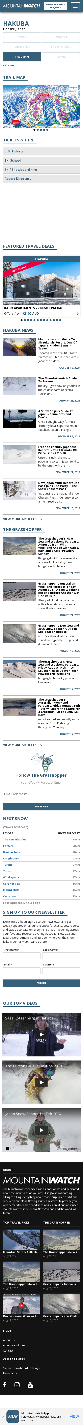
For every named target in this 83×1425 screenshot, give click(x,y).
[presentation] (8, 108)
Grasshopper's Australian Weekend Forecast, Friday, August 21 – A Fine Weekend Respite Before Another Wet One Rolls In (59, 590)
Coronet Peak (12, 883)
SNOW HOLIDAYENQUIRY (55, 6)
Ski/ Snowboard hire (21, 169)
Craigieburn (11, 858)
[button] (34, 130)
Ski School (13, 160)
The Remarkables (14, 839)
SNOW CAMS (22, 46)
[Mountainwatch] (21, 5)
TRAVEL (61, 56)
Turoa (7, 871)
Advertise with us (14, 1345)
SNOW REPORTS (61, 46)
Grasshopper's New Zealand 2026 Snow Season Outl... (61, 1316)
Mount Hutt (11, 890)
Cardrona (9, 896)
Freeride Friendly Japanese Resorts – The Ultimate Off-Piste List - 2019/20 (58, 450)
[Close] (3, 1416)
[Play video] (41, 1034)
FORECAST (61, 36)
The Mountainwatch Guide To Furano (57, 379)
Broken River (11, 852)
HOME (22, 36)
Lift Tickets (14, 151)
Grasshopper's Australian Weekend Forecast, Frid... (61, 1284)
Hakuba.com (11, 1373)
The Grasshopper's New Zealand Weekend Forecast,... (21, 1284)
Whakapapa (11, 877)
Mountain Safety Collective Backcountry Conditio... (21, 1252)
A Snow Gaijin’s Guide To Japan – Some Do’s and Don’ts (56, 414)
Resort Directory (18, 178)
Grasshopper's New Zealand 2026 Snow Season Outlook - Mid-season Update (58, 629)
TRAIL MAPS (22, 56)
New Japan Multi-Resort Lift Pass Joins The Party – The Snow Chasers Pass (58, 486)
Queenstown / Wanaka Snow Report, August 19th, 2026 (21, 1316)
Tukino (8, 864)
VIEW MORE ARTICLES (22, 519)
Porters (8, 846)
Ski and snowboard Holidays (21, 1368)
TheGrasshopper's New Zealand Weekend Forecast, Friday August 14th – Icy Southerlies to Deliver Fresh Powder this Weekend (58, 668)
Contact (8, 1350)
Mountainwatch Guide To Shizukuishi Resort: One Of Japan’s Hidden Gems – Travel (57, 343)
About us (9, 1340)
